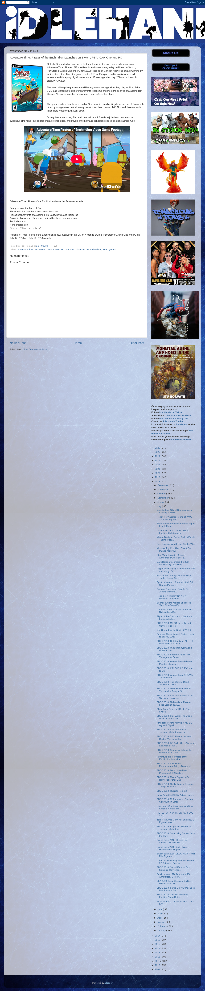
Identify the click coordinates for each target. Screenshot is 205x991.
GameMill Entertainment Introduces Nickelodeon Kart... (175, 610)
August (161, 502)
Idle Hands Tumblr (173, 421)
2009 (158, 969)
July (159, 506)
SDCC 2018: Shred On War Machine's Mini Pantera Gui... (176, 889)
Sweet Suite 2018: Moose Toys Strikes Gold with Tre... (172, 841)
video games (109, 249)
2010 (158, 965)
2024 (158, 456)
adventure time (26, 249)
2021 (158, 469)
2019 (158, 477)
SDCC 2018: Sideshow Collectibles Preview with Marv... (174, 751)
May (159, 913)
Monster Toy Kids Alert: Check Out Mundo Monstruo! (174, 549)
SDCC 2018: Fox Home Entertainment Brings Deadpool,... (175, 764)
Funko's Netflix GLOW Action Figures (175, 795)
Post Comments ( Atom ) (36, 349)
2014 (158, 948)
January (161, 930)
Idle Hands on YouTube (178, 415)
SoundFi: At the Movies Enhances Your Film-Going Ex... (174, 604)
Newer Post (18, 343)
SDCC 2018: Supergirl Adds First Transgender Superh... (173, 656)
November (163, 489)
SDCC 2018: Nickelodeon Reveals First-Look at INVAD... (174, 703)
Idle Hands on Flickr (181, 439)
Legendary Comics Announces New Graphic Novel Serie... (175, 807)
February (162, 926)
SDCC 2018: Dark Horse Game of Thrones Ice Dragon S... (174, 689)
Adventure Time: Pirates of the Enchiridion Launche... (172, 758)
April (160, 918)
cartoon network (55, 249)
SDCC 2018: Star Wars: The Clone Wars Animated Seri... (174, 717)
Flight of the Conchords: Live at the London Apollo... (174, 617)
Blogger (108, 983)
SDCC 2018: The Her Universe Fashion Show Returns (172, 895)
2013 (158, 952)
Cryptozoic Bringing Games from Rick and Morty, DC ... (176, 569)
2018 (158, 481)
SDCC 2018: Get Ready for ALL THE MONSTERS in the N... (175, 642)
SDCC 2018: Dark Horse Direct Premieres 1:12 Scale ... (172, 771)
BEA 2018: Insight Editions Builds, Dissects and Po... (174, 882)
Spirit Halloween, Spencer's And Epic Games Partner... (175, 583)
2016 (158, 940)
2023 (158, 460)
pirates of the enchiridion (88, 249)
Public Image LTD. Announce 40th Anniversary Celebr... (174, 875)
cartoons (69, 249)
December (163, 485)
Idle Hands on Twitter (171, 412)
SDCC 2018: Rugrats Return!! (172, 791)
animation (40, 249)
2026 (158, 448)
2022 (158, 464)
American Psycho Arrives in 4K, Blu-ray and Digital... (175, 724)
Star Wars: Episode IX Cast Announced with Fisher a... (171, 556)
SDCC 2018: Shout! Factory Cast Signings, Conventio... (173, 868)
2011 (157, 961)
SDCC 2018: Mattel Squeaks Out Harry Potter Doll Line (173, 778)
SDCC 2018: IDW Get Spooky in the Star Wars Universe (175, 696)
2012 (158, 957)
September (163, 498)
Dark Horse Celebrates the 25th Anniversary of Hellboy (173, 563)
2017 (158, 936)
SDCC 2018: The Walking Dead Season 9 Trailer (173, 683)
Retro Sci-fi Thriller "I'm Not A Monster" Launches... (171, 597)
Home (78, 343)
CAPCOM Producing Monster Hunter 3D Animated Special (175, 861)
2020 (158, 473)
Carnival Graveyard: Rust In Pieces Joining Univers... (174, 590)
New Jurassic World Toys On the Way (176, 544)
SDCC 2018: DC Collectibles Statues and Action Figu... (175, 744)
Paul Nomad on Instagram (173, 418)
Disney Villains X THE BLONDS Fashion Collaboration (172, 531)
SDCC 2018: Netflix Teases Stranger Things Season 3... (175, 785)
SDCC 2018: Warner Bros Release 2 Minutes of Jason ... (175, 662)
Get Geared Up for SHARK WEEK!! (174, 630)
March (160, 922)
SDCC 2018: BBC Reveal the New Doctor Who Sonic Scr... (174, 737)
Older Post (137, 343)
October (161, 493)
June (160, 909)
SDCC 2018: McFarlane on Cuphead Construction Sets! (175, 800)
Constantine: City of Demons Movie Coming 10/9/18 (175, 511)
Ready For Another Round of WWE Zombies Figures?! (174, 518)
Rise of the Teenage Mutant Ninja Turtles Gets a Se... (174, 576)
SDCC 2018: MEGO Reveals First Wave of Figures (174, 624)
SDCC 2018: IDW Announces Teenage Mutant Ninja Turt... (172, 730)
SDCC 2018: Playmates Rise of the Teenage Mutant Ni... (174, 827)
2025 (158, 452)
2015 (158, 944)
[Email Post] (55, 246)
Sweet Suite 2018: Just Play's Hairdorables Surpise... (172, 848)
